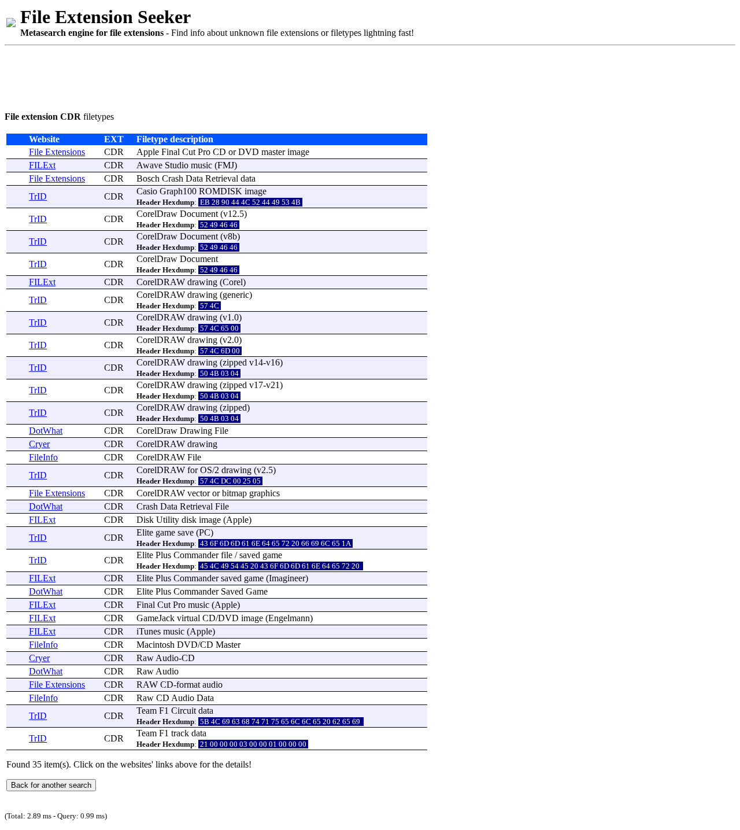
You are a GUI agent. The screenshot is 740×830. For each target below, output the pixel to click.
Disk (145, 520)
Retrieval (221, 178)
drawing (202, 282)
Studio (176, 165)
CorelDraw (156, 214)
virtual (188, 618)
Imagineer (287, 578)
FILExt (42, 165)
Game (257, 591)
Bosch (148, 178)
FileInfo (43, 457)
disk (189, 520)
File (221, 431)
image (298, 152)
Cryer (39, 444)
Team (146, 710)
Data (194, 178)
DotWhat (45, 431)
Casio (146, 191)
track (180, 733)
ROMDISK (220, 191)
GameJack (155, 618)
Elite (144, 532)
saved (249, 555)
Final (170, 152)
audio (212, 684)
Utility (167, 520)
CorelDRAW (160, 282)
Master (228, 645)
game (165, 532)
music (201, 165)
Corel (233, 282)
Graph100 (178, 191)
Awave (149, 165)
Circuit (183, 710)
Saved (232, 591)
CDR (114, 152)
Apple (147, 152)
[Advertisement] (215, 76)
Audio (167, 658)
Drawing (196, 431)
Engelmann (289, 618)
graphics (264, 493)
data (248, 178)
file (226, 555)
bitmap (234, 493)
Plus (163, 555)
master (273, 152)
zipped (235, 362)
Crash (172, 178)
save (185, 532)
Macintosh (155, 645)
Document (199, 214)
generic (236, 295)
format (188, 684)
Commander (196, 555)
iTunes (148, 631)
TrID (38, 196)
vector (198, 493)
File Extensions (57, 152)
